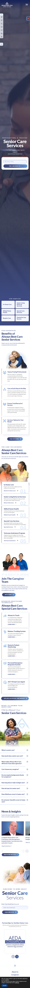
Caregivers (15, 975)
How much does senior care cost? (12, 756)
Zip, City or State (8, 159)
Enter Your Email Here (10, 904)
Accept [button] (4, 985)
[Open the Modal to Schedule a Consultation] (28, 19)
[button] (27, 4)
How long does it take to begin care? (13, 782)
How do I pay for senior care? (11, 788)
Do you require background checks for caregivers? (13, 776)
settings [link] (17, 982)
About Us (15, 972)
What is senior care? (8, 750)
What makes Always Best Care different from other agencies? (12, 762)
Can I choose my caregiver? (10, 769)
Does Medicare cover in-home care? (13, 794)
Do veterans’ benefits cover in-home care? (13, 801)
